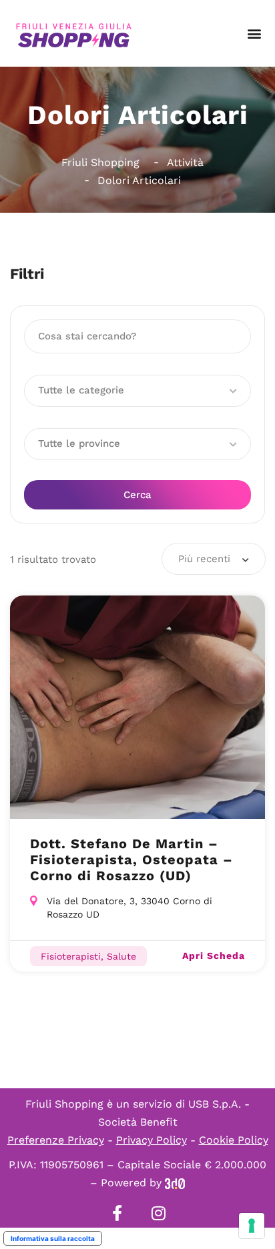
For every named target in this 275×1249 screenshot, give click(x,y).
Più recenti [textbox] (204, 559)
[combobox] (214, 559)
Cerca (137, 495)
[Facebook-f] (117, 1213)
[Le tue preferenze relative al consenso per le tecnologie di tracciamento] (251, 1225)
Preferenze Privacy (55, 1140)
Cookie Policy (233, 1140)
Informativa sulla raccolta (53, 1238)
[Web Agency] (175, 1182)
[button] (254, 34)
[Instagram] (158, 1213)
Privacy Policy (151, 1140)
